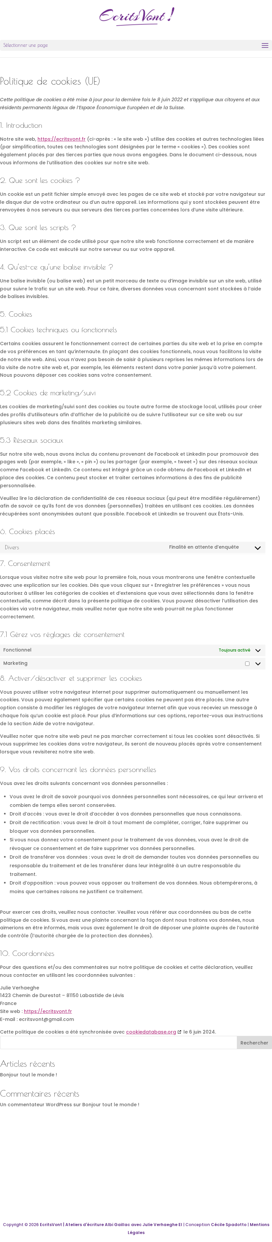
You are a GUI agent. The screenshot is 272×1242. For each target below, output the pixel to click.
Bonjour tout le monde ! (28, 1074)
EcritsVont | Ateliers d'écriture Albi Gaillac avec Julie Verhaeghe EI (111, 1224)
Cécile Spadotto (228, 1224)
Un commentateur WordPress (36, 1104)
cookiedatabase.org (151, 1032)
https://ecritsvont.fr (61, 139)
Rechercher (254, 1043)
